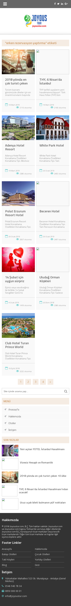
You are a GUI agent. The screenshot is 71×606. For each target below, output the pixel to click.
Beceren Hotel (49, 211)
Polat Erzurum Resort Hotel (15, 213)
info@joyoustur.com (16, 596)
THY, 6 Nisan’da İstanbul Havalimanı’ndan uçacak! (43, 490)
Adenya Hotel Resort (14, 147)
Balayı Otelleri (9, 554)
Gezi (37, 564)
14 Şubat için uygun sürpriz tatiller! (14, 281)
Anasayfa (13, 409)
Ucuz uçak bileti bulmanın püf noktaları (43, 502)
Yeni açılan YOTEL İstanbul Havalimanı (42, 449)
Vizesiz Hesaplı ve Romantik (36, 462)
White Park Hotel (51, 145)
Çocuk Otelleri (42, 554)
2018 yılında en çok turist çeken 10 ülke (16, 83)
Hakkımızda (14, 416)
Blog (4, 564)
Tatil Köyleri (8, 559)
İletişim (12, 430)
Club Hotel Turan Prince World (17, 344)
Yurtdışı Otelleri (43, 559)
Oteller (12, 423)
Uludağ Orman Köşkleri (49, 279)
